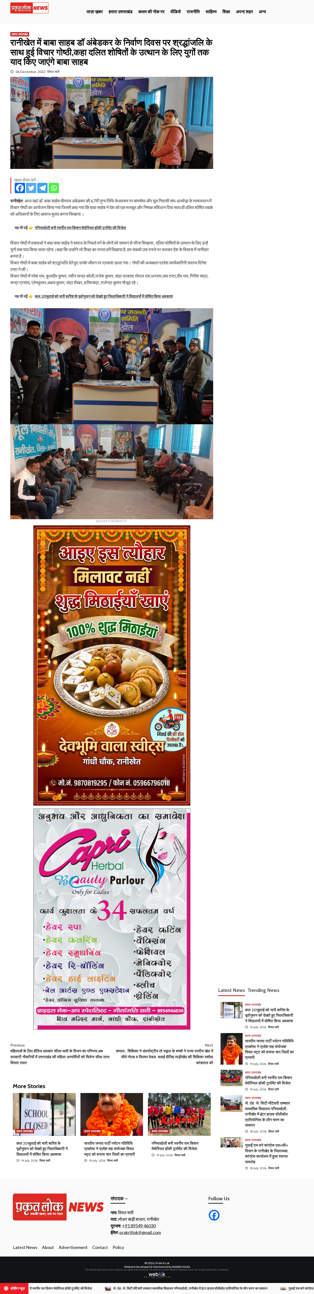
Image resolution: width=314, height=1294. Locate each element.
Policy (118, 1247)
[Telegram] (42, 188)
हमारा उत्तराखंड (120, 11)
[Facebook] (20, 188)
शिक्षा (226, 11)
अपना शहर (244, 11)
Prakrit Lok (163, 1263)
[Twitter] (31, 188)
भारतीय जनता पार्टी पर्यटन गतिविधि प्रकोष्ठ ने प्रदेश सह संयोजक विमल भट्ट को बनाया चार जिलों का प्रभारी (109, 1149)
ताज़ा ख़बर (95, 11)
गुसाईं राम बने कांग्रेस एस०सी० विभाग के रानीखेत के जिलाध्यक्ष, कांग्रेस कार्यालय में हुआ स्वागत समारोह (233, 1288)
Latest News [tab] (231, 990)
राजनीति (193, 11)
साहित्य (211, 11)
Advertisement (73, 1247)
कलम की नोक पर (151, 11)
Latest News (25, 1247)
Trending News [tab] (263, 990)
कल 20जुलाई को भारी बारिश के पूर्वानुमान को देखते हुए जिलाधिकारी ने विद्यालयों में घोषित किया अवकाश (42, 1149)
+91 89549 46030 (139, 1225)
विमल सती (53, 72)
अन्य (262, 11)
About (48, 1247)
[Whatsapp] (54, 188)
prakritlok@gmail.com (140, 1232)
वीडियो (175, 11)
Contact (100, 1247)
